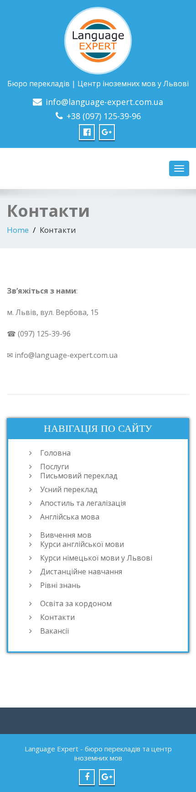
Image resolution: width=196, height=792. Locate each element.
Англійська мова (69, 516)
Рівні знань (60, 585)
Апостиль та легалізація (83, 503)
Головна (55, 452)
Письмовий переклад (79, 475)
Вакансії (54, 630)
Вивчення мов (66, 535)
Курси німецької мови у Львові (96, 557)
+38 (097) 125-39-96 (104, 115)
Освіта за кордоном (76, 603)
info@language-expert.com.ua (104, 101)
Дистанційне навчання (81, 571)
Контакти (57, 617)
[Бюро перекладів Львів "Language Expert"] (98, 39)
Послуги (54, 466)
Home (18, 230)
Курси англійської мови (82, 544)
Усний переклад (69, 489)
